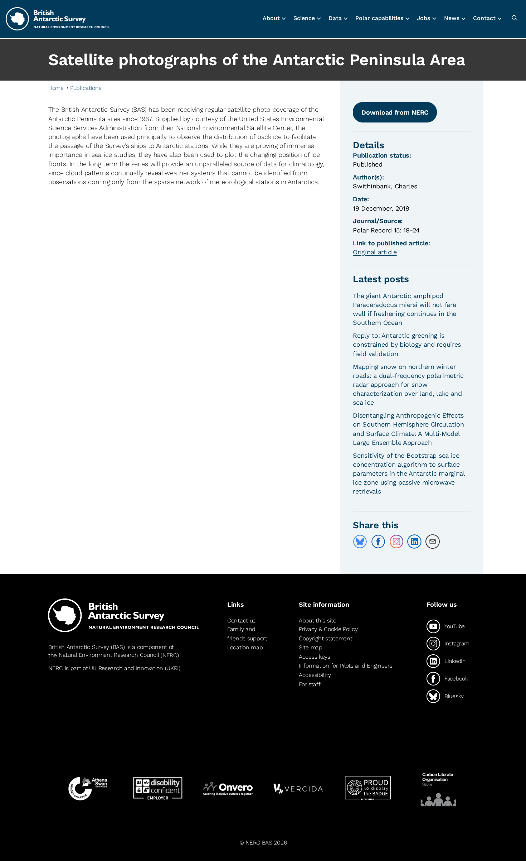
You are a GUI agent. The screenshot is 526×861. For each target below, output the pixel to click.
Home (56, 88)
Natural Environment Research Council (109, 655)
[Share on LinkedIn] (414, 541)
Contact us (241, 620)
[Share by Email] (432, 541)
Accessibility (315, 675)
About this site (317, 620)
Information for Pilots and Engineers (346, 665)
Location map (245, 647)
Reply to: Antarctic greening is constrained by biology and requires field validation (407, 344)
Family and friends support (247, 634)
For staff (309, 684)
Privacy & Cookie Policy (328, 629)
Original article (374, 252)
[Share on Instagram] (396, 541)
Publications (86, 88)
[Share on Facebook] (378, 541)
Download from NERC (394, 112)
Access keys (314, 656)
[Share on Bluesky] (360, 541)
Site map (310, 647)
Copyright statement (325, 638)
